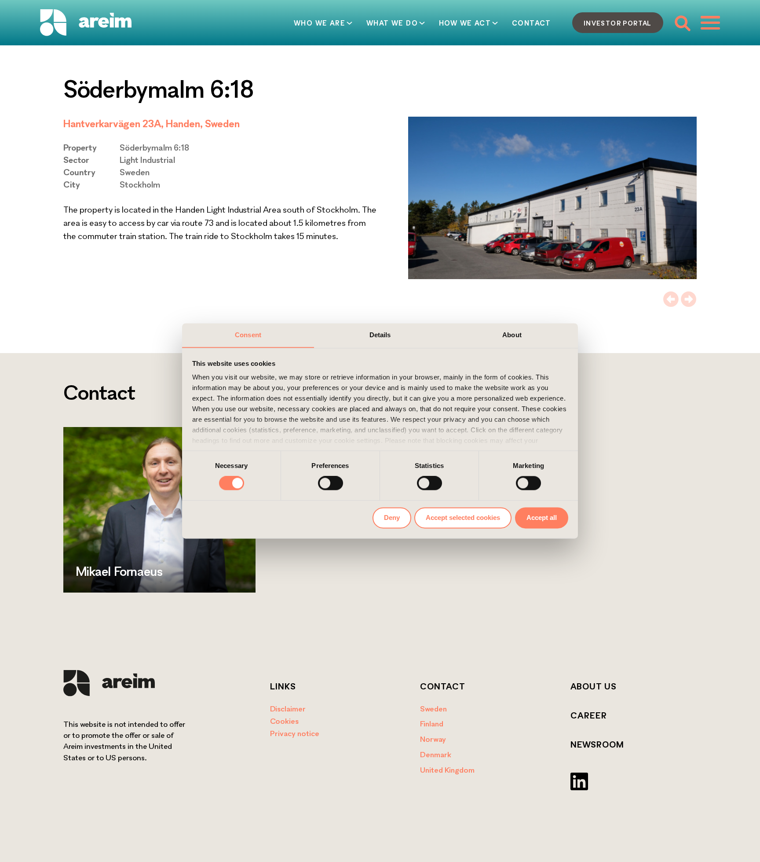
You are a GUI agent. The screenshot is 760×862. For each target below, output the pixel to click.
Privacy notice (294, 733)
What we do (392, 22)
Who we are (319, 22)
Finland (431, 723)
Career (588, 715)
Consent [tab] (248, 335)
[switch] (330, 483)
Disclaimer (288, 708)
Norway (433, 739)
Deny (392, 517)
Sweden (433, 708)
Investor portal (618, 23)
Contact (531, 22)
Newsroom (597, 744)
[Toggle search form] (682, 23)
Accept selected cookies (463, 517)
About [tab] (512, 335)
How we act (465, 22)
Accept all (541, 517)
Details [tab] (380, 335)
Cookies (284, 721)
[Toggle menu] (710, 22)
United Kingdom (447, 769)
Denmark (435, 754)
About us (593, 686)
